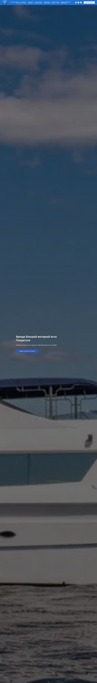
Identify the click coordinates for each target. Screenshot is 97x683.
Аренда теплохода (38, 2)
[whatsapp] (76, 2)
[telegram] (78, 2)
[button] (89, 2)
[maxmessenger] (81, 2)
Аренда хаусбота (47, 2)
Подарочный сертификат (66, 2)
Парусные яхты (31, 2)
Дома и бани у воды (56, 2)
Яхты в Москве (23, 2)
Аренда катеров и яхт (15, 2)
